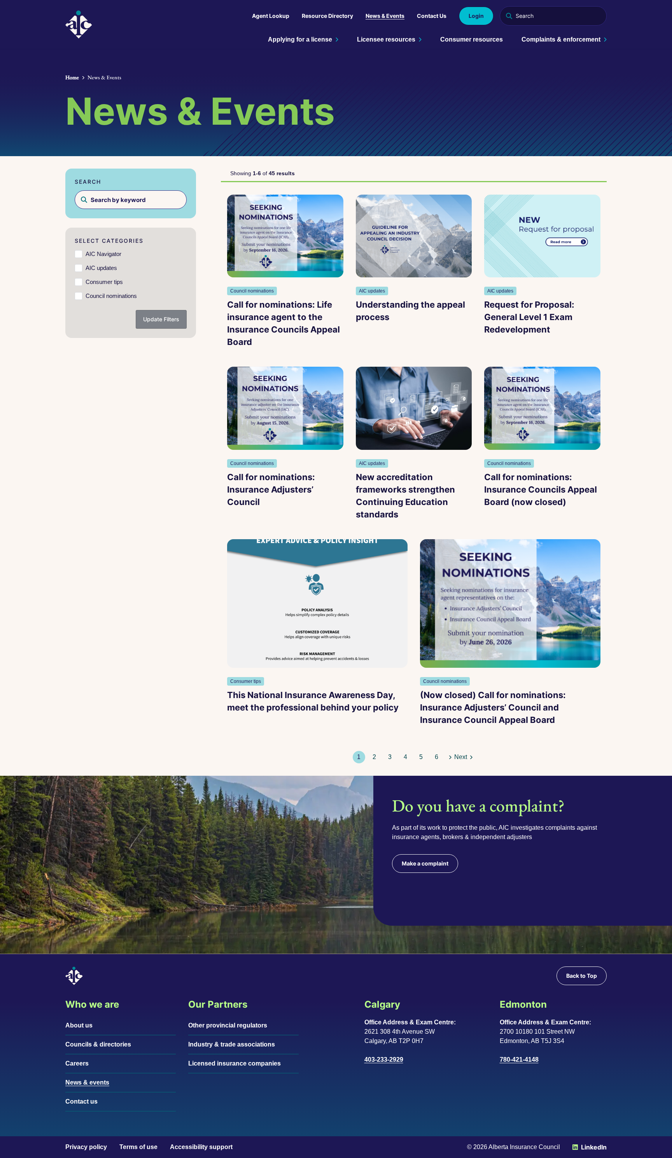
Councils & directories (98, 1044)
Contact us (81, 1101)
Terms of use (138, 1147)
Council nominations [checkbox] (111, 296)
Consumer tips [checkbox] (104, 282)
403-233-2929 (383, 1059)
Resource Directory (327, 15)
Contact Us (431, 15)
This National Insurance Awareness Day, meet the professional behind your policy (313, 701)
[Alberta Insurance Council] (78, 24)
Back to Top (581, 975)
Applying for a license (300, 39)
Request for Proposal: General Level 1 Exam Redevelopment (529, 317)
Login (476, 15)
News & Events (385, 15)
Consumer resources (471, 39)
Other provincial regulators (227, 1025)
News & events (87, 1082)
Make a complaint (425, 863)
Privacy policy (86, 1147)
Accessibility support (201, 1147)
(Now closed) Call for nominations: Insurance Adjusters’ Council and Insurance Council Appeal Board (493, 707)
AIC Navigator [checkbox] (103, 254)
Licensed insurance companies (234, 1063)
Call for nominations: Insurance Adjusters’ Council (271, 489)
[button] (374, 757)
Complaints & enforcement (561, 39)
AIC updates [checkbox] (101, 268)
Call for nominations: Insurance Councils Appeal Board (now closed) (540, 489)
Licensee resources (386, 39)
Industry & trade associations (231, 1044)
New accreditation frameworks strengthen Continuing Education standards (405, 495)
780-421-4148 (519, 1059)
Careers (77, 1063)
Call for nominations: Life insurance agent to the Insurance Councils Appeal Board (283, 323)
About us (79, 1025)
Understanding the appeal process (410, 311)
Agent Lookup (270, 15)
